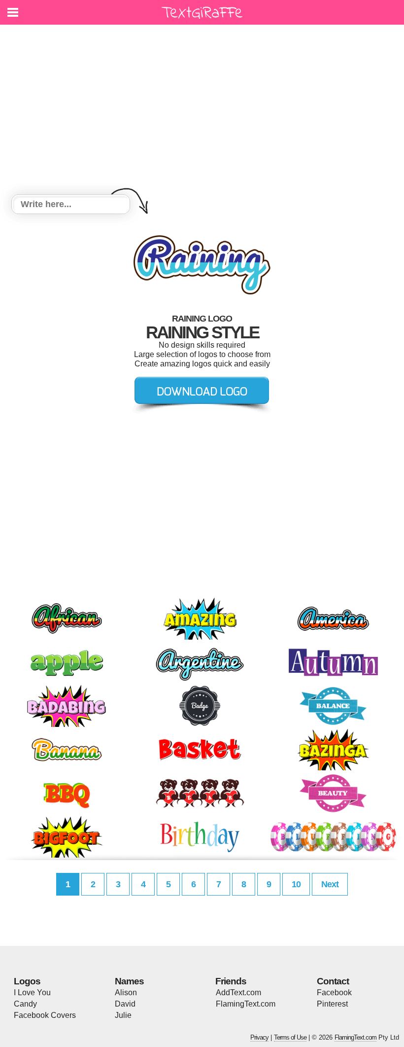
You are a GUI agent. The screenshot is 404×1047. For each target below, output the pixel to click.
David (125, 1004)
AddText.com (238, 992)
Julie (123, 1015)
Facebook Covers (45, 1015)
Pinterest (332, 1004)
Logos (27, 981)
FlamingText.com (245, 1004)
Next (329, 884)
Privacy (259, 1037)
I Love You (32, 992)
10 (296, 884)
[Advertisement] (202, 111)
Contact (333, 981)
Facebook (334, 992)
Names (129, 981)
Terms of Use (290, 1037)
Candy (25, 1004)
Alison (126, 992)
